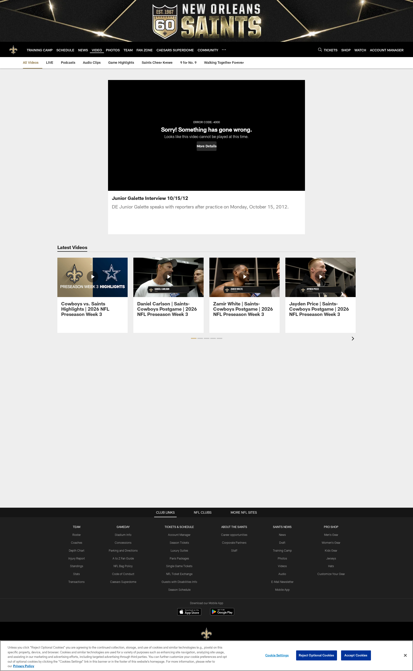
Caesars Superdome (123, 581)
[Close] (405, 655)
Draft (282, 542)
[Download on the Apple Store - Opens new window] (189, 612)
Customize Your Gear (331, 573)
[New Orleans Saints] (206, 634)
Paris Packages (179, 558)
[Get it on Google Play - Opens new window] (222, 614)
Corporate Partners (234, 542)
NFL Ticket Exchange (179, 573)
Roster (76, 534)
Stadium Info (123, 534)
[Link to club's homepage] (13, 49)
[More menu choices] (224, 50)
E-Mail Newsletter (282, 581)
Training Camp (282, 550)
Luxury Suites (179, 550)
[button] (207, 146)
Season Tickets (179, 542)
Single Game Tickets (179, 566)
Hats (331, 566)
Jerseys (331, 558)
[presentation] (354, 339)
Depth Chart (76, 550)
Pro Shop (331, 526)
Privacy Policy (23, 666)
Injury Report (76, 558)
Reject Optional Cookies (316, 655)
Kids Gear (331, 550)
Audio (282, 573)
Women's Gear (331, 542)
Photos (282, 558)
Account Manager (179, 534)
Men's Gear (331, 534)
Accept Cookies (356, 655)
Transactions (76, 581)
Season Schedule (179, 589)
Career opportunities (234, 534)
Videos (282, 566)
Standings (76, 566)
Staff (234, 550)
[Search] (320, 49)
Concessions (123, 542)
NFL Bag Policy (123, 566)
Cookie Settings (277, 655)
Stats (76, 573)
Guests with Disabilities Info (179, 581)
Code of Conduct (123, 573)
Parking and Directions (123, 550)
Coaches (76, 542)
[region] (206, 655)
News (282, 534)
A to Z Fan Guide (123, 558)
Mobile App (282, 589)
